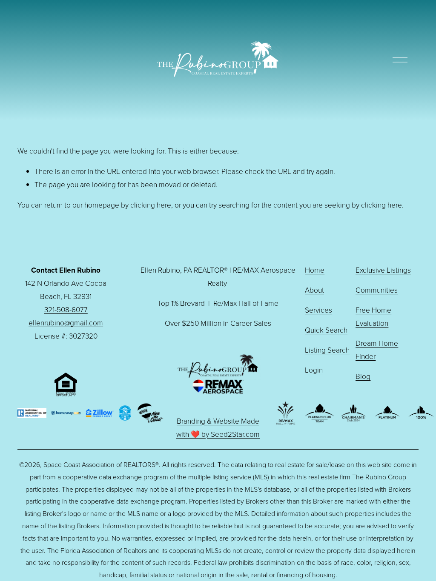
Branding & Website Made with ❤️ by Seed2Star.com (218, 427)
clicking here (150, 204)
